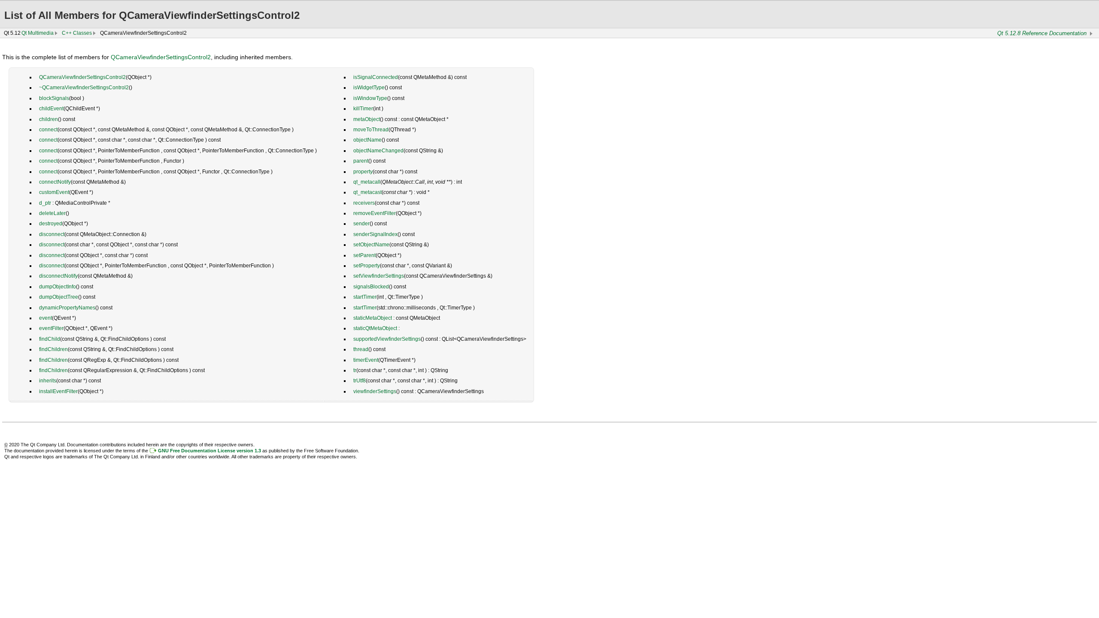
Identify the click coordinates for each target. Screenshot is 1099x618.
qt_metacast (367, 192)
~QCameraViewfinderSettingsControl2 (84, 88)
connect (48, 130)
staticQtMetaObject (375, 328)
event (45, 318)
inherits (47, 381)
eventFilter (51, 328)
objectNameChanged (378, 151)
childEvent (51, 109)
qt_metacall (366, 182)
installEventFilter (58, 391)
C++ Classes (77, 33)
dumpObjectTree (58, 297)
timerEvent (365, 360)
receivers (364, 203)
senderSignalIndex (375, 234)
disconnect (51, 234)
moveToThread (371, 130)
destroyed (50, 224)
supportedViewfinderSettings (387, 339)
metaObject (366, 119)
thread (360, 349)
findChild (49, 339)
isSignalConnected (375, 77)
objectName (367, 140)
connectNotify (55, 182)
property (363, 172)
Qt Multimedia (37, 33)
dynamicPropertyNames (67, 308)
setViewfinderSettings (378, 276)
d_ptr (45, 203)
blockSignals (54, 98)
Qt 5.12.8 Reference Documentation (1042, 33)
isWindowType (370, 98)
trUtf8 (359, 381)
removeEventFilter (374, 213)
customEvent (54, 192)
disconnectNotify (58, 276)
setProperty (366, 266)
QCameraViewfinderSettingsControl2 (161, 57)
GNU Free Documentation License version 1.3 (209, 450)
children (48, 119)
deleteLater (52, 213)
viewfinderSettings (374, 391)
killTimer (363, 109)
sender (361, 224)
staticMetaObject (372, 318)
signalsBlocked (371, 287)
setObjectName (371, 245)
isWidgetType (369, 88)
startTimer (364, 297)
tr (354, 370)
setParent (364, 255)
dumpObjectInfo (57, 287)
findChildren (53, 349)
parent (360, 161)
